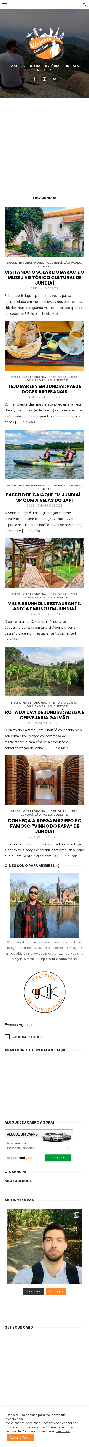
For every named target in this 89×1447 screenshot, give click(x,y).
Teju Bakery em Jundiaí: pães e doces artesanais (44, 389)
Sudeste (44, 266)
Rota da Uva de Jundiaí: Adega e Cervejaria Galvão (44, 715)
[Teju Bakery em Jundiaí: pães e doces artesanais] (44, 346)
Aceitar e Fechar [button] (20, 1438)
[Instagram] (44, 78)
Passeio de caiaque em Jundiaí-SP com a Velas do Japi (44, 497)
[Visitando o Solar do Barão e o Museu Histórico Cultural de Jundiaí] (44, 232)
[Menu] (4, 4)
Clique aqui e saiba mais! (56, 959)
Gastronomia (34, 377)
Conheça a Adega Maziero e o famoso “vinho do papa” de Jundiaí (44, 826)
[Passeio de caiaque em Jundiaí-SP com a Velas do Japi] (44, 455)
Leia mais (63, 1431)
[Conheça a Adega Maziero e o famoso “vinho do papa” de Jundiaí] (44, 780)
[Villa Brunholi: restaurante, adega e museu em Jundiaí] (44, 563)
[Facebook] (34, 78)
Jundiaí (56, 263)
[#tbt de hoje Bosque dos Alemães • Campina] (44, 1246)
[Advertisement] (44, 144)
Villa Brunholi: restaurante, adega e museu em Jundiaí (44, 606)
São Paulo (72, 263)
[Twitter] (54, 78)
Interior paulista (34, 263)
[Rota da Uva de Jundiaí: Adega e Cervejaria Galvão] (44, 672)
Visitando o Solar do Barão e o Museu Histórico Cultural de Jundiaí (44, 277)
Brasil (12, 263)
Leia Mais (51, 313)
